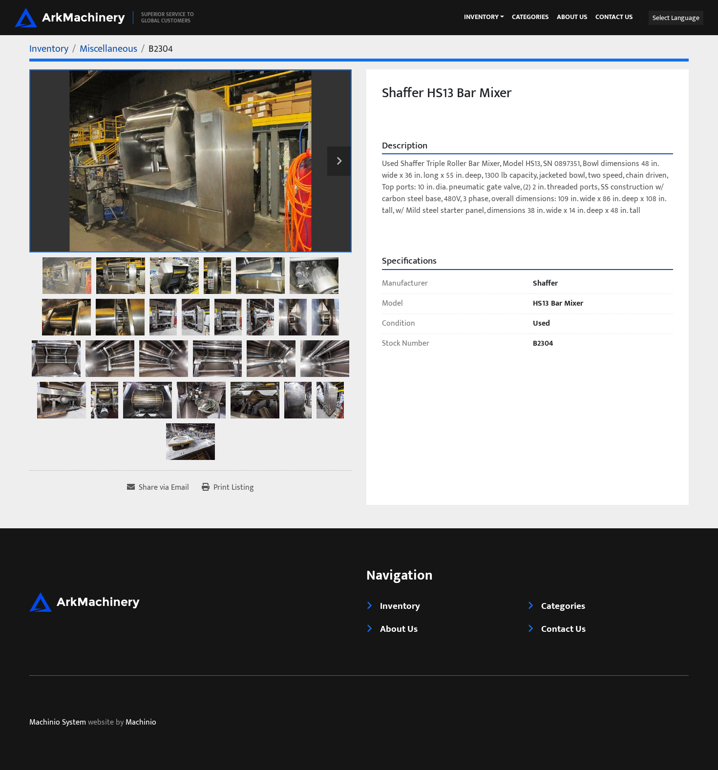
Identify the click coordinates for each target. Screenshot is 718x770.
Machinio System (57, 723)
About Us (572, 17)
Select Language (676, 17)
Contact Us (614, 17)
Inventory (481, 17)
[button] (484, 17)
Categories (530, 17)
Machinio (141, 723)
